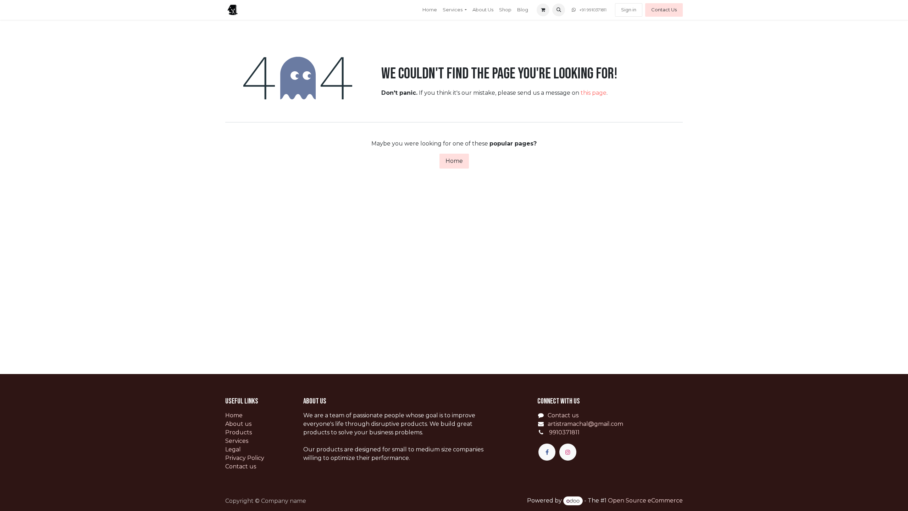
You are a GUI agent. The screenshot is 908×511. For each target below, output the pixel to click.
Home (454, 161)
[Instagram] (567, 452)
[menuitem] (430, 10)
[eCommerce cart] (543, 10)
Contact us (240, 466)
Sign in (628, 9)
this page (594, 92)
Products (238, 432)
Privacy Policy (244, 458)
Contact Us (664, 9)
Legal (233, 449)
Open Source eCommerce (645, 501)
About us (238, 424)
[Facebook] (546, 452)
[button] (558, 10)
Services (236, 441)
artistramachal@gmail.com (585, 424)
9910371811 (564, 432)
